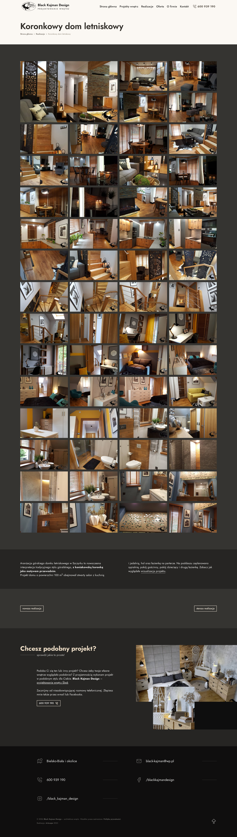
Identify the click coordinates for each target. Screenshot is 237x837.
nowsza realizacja (31, 608)
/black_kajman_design (62, 799)
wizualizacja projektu (153, 571)
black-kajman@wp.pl (160, 761)
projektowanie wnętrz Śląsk (52, 682)
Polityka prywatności (112, 819)
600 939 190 (206, 6)
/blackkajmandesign (160, 780)
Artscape (49, 823)
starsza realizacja (205, 608)
